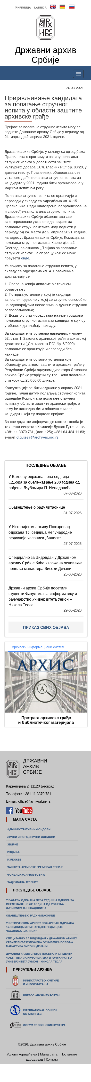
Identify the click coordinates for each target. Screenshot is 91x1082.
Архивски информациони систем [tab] (38, 646)
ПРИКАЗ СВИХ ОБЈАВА (46, 627)
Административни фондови (28, 829)
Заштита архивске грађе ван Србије (35, 867)
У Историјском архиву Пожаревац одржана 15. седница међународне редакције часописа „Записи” (40, 532)
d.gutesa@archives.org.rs (37, 437)
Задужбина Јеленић (23, 882)
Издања (13, 852)
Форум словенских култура (44, 1025)
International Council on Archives (40, 1012)
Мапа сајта (49, 1054)
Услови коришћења (22, 1054)
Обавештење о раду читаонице (36, 507)
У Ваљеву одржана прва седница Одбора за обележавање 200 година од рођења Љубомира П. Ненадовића (44, 482)
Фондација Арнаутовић (26, 874)
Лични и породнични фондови (31, 837)
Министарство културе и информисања (41, 982)
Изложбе (14, 859)
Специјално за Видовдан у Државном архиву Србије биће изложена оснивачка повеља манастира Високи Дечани (45, 562)
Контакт (52, 1059)
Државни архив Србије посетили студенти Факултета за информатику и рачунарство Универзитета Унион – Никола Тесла (42, 596)
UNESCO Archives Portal (41, 995)
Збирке (12, 844)
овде (25, 257)
